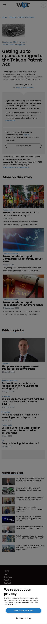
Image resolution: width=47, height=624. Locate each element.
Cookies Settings (23, 618)
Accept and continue (23, 610)
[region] (23, 604)
